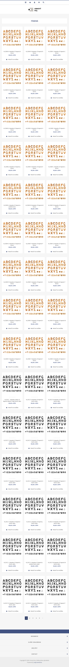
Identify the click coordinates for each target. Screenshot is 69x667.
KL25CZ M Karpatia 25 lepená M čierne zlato (57, 563)
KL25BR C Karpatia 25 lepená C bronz (56, 52)
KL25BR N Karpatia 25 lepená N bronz (57, 206)
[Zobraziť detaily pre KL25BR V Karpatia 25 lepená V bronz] (34, 306)
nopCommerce (38, 662)
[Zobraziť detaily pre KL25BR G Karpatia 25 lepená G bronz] (12, 114)
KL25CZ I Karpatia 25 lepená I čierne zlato (12, 522)
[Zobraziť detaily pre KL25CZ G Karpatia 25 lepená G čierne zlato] (34, 465)
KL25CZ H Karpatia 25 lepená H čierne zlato (56, 481)
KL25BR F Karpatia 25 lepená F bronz (56, 90)
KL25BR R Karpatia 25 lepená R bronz (12, 282)
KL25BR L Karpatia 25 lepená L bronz (56, 167)
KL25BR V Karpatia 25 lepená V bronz (34, 321)
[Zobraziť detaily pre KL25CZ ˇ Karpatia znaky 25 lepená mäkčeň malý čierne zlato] (12, 383)
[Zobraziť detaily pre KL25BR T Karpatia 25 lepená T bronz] (56, 268)
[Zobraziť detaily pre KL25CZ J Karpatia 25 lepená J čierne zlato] (34, 505)
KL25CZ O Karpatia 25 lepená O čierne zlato (34, 604)
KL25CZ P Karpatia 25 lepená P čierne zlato (56, 604)
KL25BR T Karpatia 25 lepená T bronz (56, 282)
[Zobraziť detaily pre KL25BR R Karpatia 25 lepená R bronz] (12, 268)
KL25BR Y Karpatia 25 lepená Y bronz (34, 359)
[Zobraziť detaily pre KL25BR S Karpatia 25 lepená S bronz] (34, 268)
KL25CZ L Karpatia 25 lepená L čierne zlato (12, 563)
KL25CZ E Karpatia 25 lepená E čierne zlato (56, 441)
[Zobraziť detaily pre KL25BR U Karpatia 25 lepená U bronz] (12, 306)
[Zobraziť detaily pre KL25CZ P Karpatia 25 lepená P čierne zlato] (56, 587)
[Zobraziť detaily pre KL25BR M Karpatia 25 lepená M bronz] (34, 191)
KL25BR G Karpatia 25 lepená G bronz (12, 129)
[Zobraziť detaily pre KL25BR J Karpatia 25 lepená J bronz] (12, 153)
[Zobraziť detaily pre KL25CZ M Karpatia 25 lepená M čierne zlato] (56, 546)
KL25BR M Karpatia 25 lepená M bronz (34, 206)
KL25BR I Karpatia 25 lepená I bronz (57, 129)
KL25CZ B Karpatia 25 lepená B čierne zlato (56, 400)
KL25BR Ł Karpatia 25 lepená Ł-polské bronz (12, 206)
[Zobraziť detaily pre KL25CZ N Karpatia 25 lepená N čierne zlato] (12, 587)
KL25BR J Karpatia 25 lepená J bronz (12, 167)
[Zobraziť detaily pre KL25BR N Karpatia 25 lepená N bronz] (56, 191)
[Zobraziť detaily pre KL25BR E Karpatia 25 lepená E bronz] (34, 76)
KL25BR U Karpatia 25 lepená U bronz (12, 321)
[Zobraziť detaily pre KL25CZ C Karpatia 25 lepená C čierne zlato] (12, 424)
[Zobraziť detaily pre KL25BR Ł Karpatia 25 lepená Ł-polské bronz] (12, 191)
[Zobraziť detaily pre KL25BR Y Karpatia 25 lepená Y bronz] (34, 345)
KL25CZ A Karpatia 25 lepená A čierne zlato (34, 400)
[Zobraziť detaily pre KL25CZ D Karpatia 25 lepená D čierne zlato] (34, 424)
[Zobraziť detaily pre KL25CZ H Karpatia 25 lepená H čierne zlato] (56, 465)
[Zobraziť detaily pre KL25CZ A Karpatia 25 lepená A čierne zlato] (34, 383)
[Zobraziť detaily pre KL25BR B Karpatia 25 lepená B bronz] (34, 37)
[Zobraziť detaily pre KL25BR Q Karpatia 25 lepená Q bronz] (56, 230)
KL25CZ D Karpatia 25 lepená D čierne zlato (34, 441)
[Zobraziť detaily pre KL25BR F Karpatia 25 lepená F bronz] (56, 76)
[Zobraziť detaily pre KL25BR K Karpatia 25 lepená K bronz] (34, 153)
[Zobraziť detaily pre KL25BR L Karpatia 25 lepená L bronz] (56, 153)
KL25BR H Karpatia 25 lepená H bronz (34, 129)
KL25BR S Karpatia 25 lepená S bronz (34, 282)
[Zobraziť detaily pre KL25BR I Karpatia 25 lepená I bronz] (56, 114)
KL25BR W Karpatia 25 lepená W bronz (57, 321)
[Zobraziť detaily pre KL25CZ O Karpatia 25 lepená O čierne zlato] (34, 587)
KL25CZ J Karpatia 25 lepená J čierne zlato (34, 522)
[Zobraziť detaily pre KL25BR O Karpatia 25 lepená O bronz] (12, 230)
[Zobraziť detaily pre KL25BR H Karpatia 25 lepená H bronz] (34, 114)
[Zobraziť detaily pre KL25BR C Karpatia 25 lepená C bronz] (56, 37)
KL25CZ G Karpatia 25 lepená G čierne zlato (34, 481)
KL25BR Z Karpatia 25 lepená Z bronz (56, 359)
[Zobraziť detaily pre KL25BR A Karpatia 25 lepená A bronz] (12, 37)
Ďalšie (42, 618)
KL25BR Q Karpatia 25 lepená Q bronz (57, 244)
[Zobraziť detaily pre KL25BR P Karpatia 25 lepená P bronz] (34, 230)
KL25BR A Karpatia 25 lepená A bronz (12, 52)
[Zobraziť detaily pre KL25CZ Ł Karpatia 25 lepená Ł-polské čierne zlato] (34, 546)
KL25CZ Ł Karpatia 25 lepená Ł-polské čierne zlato (34, 563)
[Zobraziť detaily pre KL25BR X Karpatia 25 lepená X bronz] (12, 345)
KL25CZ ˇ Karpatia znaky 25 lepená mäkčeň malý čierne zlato (12, 400)
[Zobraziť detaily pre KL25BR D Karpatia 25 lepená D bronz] (12, 76)
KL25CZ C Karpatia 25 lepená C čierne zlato (12, 441)
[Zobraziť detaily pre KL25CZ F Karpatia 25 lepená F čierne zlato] (12, 465)
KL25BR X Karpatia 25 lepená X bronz (12, 359)
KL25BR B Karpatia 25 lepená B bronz (34, 52)
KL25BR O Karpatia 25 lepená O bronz (12, 244)
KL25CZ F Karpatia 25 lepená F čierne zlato (12, 481)
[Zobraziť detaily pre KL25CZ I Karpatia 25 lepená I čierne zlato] (12, 505)
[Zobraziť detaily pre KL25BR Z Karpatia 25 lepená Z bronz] (56, 345)
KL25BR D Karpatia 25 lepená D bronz (12, 90)
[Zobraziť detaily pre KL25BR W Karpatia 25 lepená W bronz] (56, 306)
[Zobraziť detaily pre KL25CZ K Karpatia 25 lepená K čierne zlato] (56, 505)
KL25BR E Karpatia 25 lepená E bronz (34, 90)
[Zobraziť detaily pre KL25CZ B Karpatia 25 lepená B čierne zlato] (56, 383)
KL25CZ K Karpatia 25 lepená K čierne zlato (56, 522)
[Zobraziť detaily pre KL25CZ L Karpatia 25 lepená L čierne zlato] (12, 546)
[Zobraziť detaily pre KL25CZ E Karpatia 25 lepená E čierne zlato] (56, 424)
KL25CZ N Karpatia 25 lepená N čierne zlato (12, 604)
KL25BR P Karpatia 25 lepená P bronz (34, 244)
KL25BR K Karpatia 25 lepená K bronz (34, 167)
